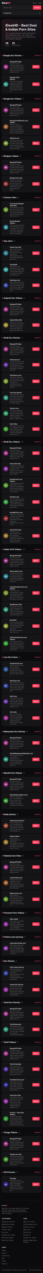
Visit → (36, 67)
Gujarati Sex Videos (8, 1235)
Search (37, 7)
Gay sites (5, 1232)
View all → (38, 55)
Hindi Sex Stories (8, 1237)
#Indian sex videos (29, 1237)
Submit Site (6, 1256)
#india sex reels (28, 1227)
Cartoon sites (6, 1229)
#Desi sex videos (29, 1221)
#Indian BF (26, 1235)
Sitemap (4, 1264)
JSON (4, 1261)
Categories (7, 13)
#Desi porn (27, 1229)
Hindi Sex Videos (7, 1240)
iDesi (6, 3)
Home (35, 3)
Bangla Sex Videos (8, 1224)
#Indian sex (27, 1232)
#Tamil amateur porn (30, 1224)
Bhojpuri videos (7, 1227)
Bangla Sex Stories (8, 1221)
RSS (40, 3)
